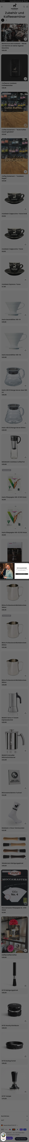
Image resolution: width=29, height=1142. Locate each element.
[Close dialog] (28, 563)
